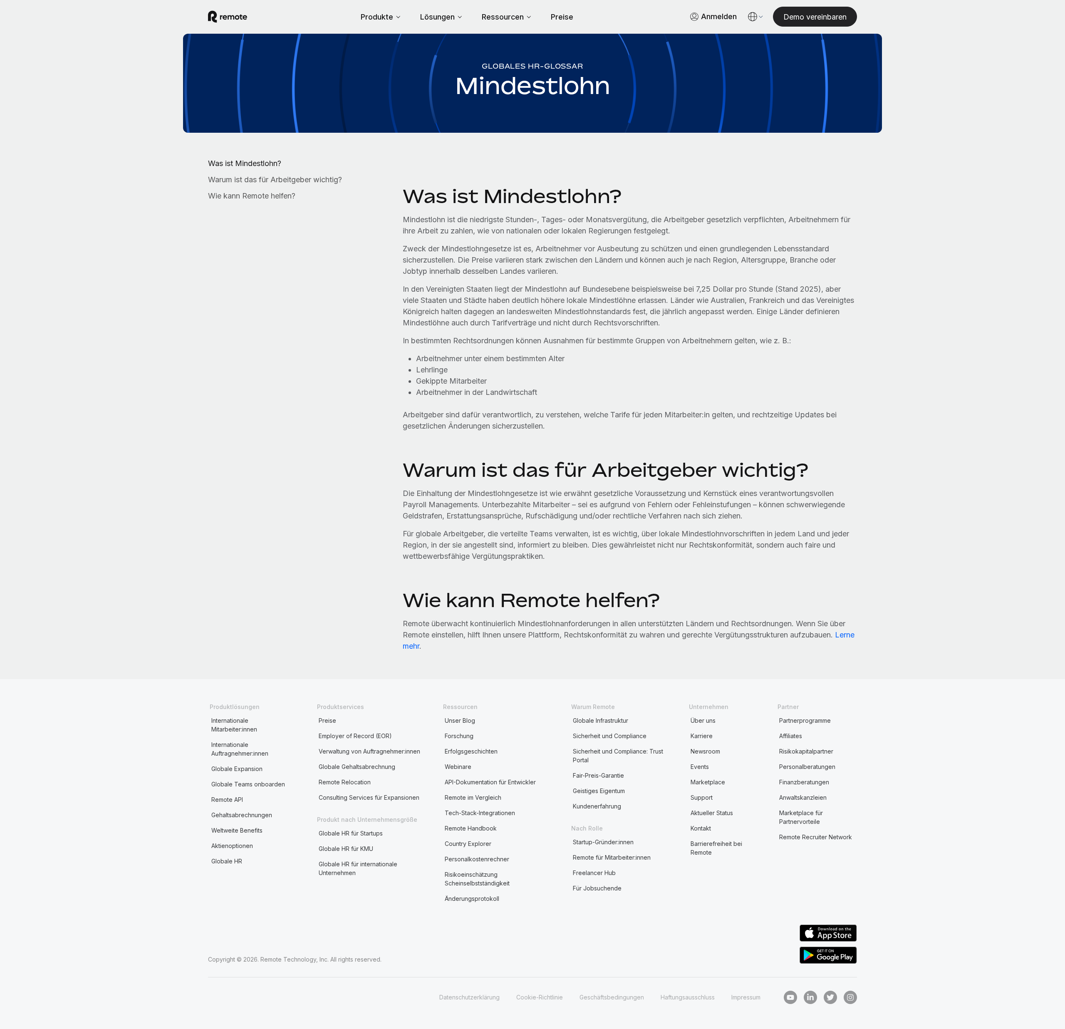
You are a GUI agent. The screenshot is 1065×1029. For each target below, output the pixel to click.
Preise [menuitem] (327, 720)
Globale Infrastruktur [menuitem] (600, 720)
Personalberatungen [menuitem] (807, 766)
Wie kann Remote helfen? (251, 195)
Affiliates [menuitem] (790, 735)
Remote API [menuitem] (227, 799)
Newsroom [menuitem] (705, 751)
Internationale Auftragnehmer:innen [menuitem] (239, 749)
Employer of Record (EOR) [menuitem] (355, 735)
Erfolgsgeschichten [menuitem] (471, 751)
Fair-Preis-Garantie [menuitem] (598, 775)
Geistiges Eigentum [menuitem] (599, 790)
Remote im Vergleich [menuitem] (473, 797)
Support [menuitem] (702, 797)
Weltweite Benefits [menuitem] (237, 830)
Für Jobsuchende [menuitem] (597, 888)
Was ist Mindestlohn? (244, 163)
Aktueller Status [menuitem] (712, 812)
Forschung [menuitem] (459, 735)
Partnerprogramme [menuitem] (805, 720)
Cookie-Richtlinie (539, 997)
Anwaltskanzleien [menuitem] (803, 797)
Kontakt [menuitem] (701, 828)
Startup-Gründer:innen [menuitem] (603, 842)
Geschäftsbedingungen (612, 997)
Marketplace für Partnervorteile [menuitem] (801, 817)
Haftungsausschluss (688, 997)
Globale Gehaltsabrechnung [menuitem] (357, 766)
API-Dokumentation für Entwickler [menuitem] (490, 782)
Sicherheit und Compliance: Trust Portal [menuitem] (618, 756)
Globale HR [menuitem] (226, 861)
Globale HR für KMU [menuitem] (346, 848)
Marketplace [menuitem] (708, 782)
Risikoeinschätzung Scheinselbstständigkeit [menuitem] (477, 879)
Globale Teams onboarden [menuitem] (248, 784)
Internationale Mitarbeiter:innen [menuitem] (234, 725)
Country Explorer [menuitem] (468, 843)
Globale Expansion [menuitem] (237, 768)
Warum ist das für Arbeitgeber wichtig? (275, 179)
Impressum (745, 997)
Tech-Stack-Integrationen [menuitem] (480, 812)
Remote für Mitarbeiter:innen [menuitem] (612, 857)
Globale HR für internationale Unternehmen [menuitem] (358, 868)
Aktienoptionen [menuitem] (232, 845)
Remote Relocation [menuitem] (345, 782)
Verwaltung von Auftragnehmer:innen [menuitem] (369, 751)
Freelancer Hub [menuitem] (594, 872)
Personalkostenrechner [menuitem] (477, 859)
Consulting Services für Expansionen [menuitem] (369, 797)
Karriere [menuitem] (702, 735)
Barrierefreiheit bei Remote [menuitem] (716, 848)
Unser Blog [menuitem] (460, 720)
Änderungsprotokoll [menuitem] (472, 898)
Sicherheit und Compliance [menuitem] (609, 735)
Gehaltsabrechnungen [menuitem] (241, 814)
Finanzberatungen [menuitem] (804, 782)
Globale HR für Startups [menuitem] (351, 833)
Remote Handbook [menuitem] (471, 828)
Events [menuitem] (700, 766)
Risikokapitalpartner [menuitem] (806, 751)
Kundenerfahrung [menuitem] (597, 806)
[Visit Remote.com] (227, 16)
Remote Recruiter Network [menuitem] (815, 837)
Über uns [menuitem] (703, 720)
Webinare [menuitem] (458, 766)
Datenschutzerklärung (469, 997)
